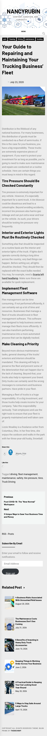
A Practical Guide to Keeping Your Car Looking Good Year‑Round (28, 685)
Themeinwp (16, 731)
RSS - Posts (8, 534)
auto (4, 39)
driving (13, 474)
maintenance (29, 39)
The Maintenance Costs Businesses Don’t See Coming (26, 621)
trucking (40, 39)
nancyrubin (23, 11)
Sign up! (10, 573)
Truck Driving (8, 481)
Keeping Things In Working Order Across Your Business (28, 662)
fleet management (28, 474)
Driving (20, 39)
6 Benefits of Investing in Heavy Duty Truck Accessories (26, 642)
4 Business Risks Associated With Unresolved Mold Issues (28, 598)
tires (40, 478)
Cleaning (12, 39)
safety (20, 478)
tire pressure (30, 478)
